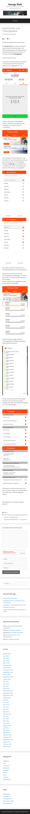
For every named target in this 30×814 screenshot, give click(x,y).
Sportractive (7, 515)
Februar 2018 (7, 735)
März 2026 (6, 663)
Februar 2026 (7, 665)
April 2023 (6, 705)
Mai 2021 (6, 709)
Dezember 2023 (8, 691)
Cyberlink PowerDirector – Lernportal (15, 519)
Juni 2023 (6, 702)
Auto (4, 763)
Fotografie (6, 768)
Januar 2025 (7, 674)
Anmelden (6, 796)
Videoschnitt (7, 779)
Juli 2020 (5, 716)
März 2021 (6, 712)
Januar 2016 (7, 746)
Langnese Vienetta (14, 630)
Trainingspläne (16, 515)
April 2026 (6, 661)
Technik (5, 777)
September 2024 (8, 677)
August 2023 (7, 698)
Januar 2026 (7, 667)
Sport (5, 512)
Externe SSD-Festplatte (10, 598)
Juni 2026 (6, 656)
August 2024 (7, 679)
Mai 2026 (6, 658)
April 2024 (6, 688)
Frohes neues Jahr (17, 632)
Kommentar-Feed (8, 801)
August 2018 (7, 725)
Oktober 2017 (7, 737)
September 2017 (8, 739)
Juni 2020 (6, 718)
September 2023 (8, 695)
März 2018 (6, 732)
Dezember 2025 (8, 670)
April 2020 (6, 723)
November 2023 (8, 693)
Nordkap (6, 770)
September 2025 (8, 672)
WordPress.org (7, 803)
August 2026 (7, 654)
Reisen (5, 772)
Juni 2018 (6, 728)
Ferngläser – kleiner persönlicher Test (14, 605)
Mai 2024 (6, 686)
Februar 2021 (7, 714)
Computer (6, 766)
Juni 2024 (6, 684)
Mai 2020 (6, 721)
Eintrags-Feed (7, 799)
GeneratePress (24, 811)
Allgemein (6, 761)
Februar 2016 (7, 744)
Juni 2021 (6, 707)
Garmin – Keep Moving (11, 517)
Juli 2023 (5, 700)
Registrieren (6, 794)
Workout (24, 515)
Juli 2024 (5, 681)
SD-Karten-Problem (9, 607)
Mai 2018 (6, 730)
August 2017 (7, 742)
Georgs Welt (15, 4)
